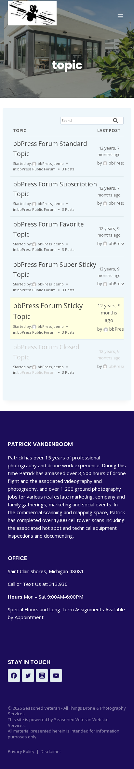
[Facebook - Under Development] (14, 675)
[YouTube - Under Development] (56, 675)
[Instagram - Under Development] (42, 675)
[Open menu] (120, 16)
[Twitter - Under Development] (28, 675)
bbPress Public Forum (36, 169)
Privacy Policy (21, 751)
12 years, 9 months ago (109, 312)
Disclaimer (51, 751)
